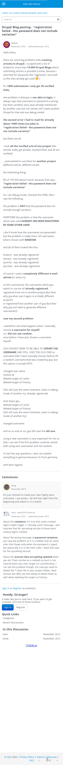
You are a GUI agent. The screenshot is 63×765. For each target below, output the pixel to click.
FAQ (31, 760)
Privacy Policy (27, 757)
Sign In (5, 588)
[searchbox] (31, 19)
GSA (9, 757)
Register (17, 588)
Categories (8, 618)
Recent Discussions (13, 622)
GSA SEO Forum (31, 4)
